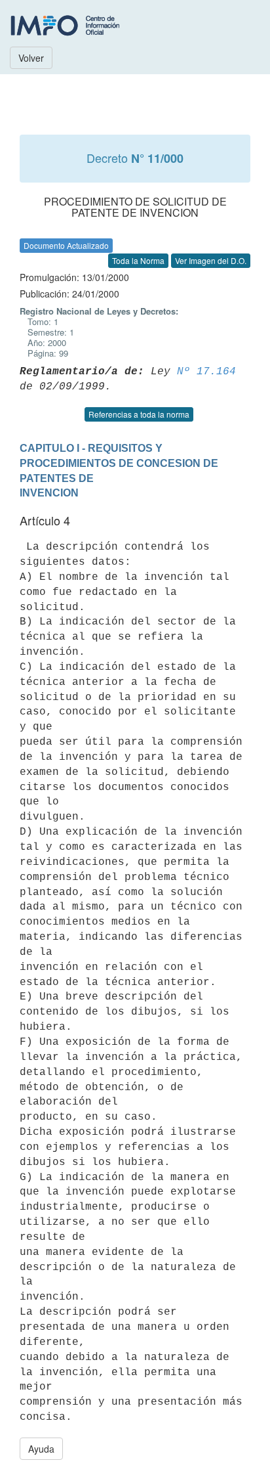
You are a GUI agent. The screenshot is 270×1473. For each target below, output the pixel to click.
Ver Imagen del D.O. (210, 260)
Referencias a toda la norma (138, 414)
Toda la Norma (138, 260)
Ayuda (41, 1448)
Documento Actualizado (66, 245)
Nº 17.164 (206, 372)
